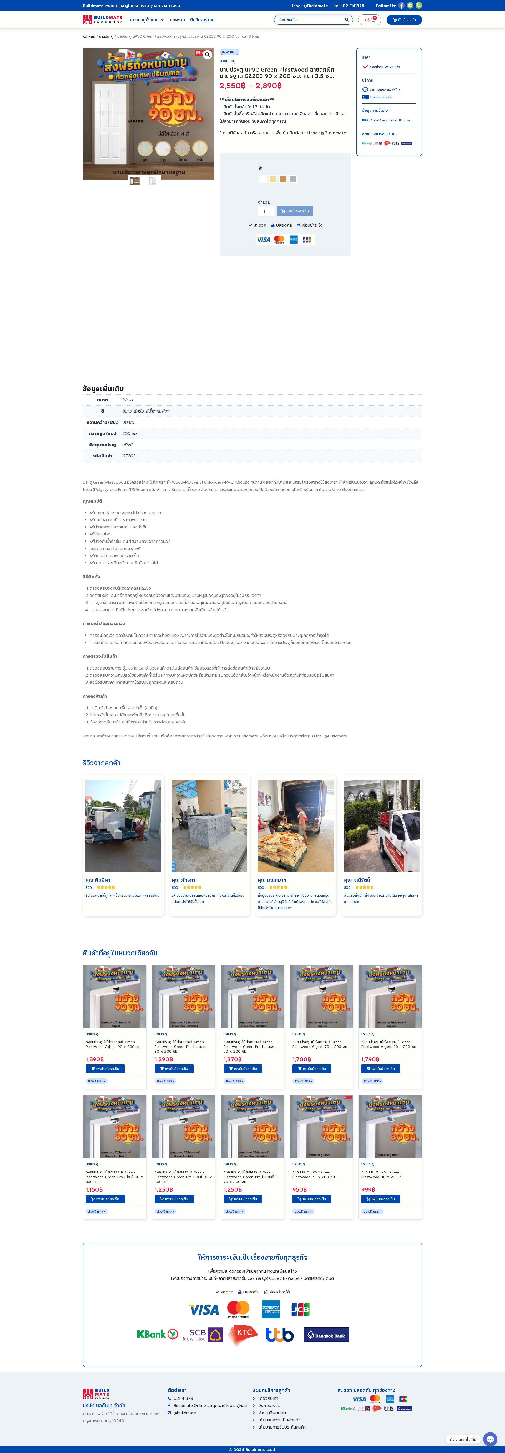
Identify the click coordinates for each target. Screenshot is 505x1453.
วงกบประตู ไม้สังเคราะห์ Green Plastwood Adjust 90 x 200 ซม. (113, 1044)
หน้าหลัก (89, 36)
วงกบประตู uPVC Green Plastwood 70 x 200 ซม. (314, 1174)
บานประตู (106, 36)
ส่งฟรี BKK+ (229, 52)
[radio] (263, 179)
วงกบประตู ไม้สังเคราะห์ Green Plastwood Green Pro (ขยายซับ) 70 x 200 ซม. (250, 1177)
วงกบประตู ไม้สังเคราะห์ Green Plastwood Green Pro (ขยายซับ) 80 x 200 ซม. (181, 1046)
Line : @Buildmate (310, 5)
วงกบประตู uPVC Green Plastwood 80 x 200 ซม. (383, 1174)
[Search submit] (347, 19)
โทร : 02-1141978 (348, 5)
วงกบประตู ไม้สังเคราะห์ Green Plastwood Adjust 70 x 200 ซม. (320, 1044)
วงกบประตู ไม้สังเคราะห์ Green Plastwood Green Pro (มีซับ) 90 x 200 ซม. (183, 1177)
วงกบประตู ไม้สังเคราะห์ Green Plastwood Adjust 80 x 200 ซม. (389, 1044)
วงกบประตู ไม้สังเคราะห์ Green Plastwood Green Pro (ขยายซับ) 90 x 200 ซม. (250, 1046)
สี (260, 168)
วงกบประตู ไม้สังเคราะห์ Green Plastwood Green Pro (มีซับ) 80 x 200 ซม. (114, 1177)
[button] (147, 20)
